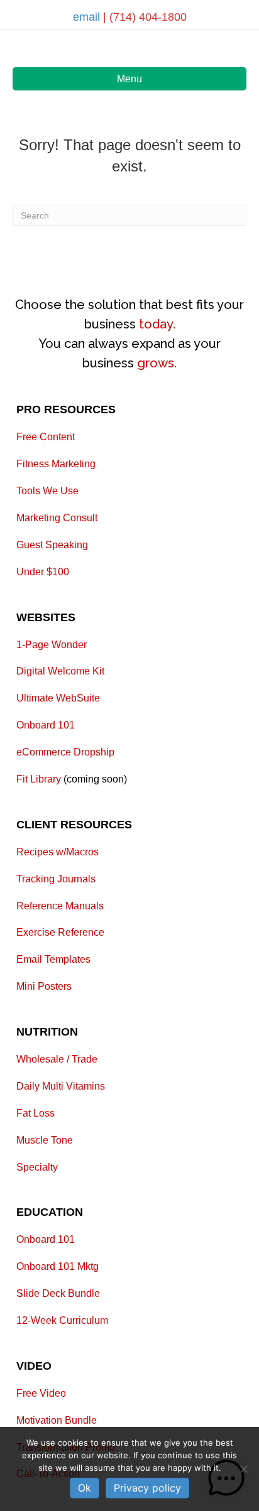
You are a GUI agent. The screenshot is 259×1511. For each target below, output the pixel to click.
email (88, 17)
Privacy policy (147, 1487)
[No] (243, 1469)
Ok (84, 1487)
